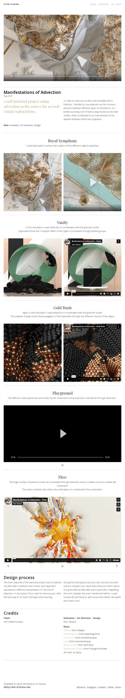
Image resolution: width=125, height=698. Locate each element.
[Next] (57, 267)
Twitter (110, 687)
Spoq (78, 652)
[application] (62, 48)
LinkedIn (102, 687)
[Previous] (8, 267)
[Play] (8, 76)
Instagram (92, 687)
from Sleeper (74, 630)
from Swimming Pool (81, 633)
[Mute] (113, 76)
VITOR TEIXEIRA (11, 4)
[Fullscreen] (117, 76)
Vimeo (118, 687)
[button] (62, 47)
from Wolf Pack (78, 644)
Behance (81, 687)
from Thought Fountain (85, 648)
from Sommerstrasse (80, 637)
